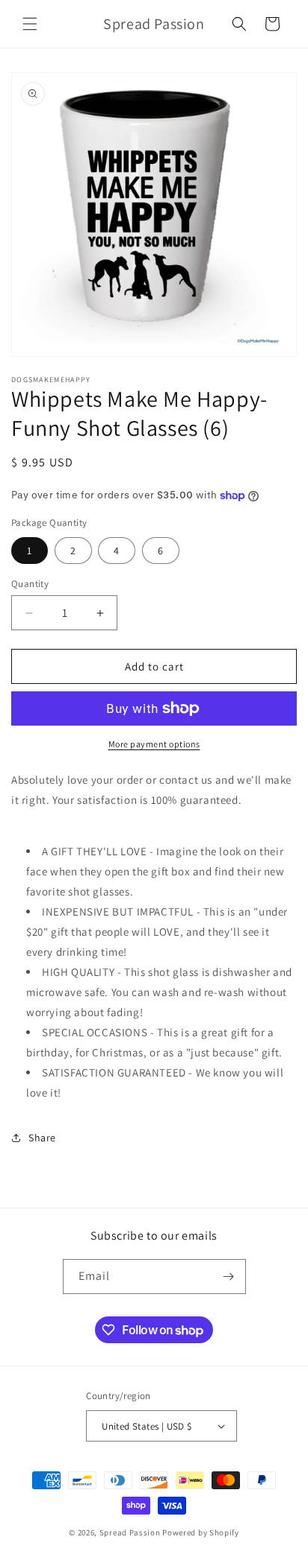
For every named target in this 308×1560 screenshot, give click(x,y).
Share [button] (42, 1137)
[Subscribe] (228, 1276)
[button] (29, 23)
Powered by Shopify (200, 1532)
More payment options (154, 743)
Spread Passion (130, 1532)
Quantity (30, 583)
